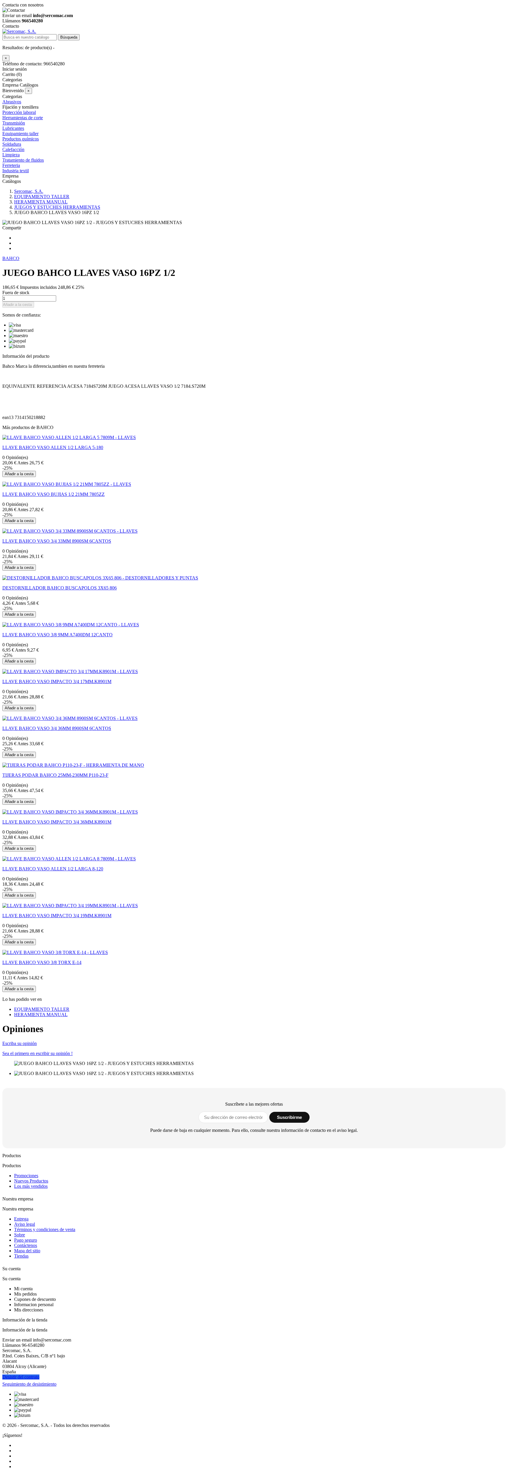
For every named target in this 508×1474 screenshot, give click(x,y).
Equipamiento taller (20, 133)
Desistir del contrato (20, 1376)
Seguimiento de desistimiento (29, 1384)
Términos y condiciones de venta (44, 1229)
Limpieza (11, 154)
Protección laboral (19, 112)
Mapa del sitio (27, 1250)
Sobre (19, 1234)
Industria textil (15, 170)
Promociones (26, 1175)
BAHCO (10, 258)
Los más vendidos (31, 1186)
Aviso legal (24, 1224)
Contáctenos (25, 1245)
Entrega (21, 1218)
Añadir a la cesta (17, 304)
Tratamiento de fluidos (23, 160)
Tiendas (21, 1255)
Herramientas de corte (22, 117)
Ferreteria (11, 165)
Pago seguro (25, 1240)
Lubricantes (13, 128)
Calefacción (13, 149)
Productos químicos (20, 138)
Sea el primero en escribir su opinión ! (37, 1053)
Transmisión (13, 122)
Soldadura (11, 144)
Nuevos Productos (31, 1180)
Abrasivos (11, 101)
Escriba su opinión (19, 1043)
